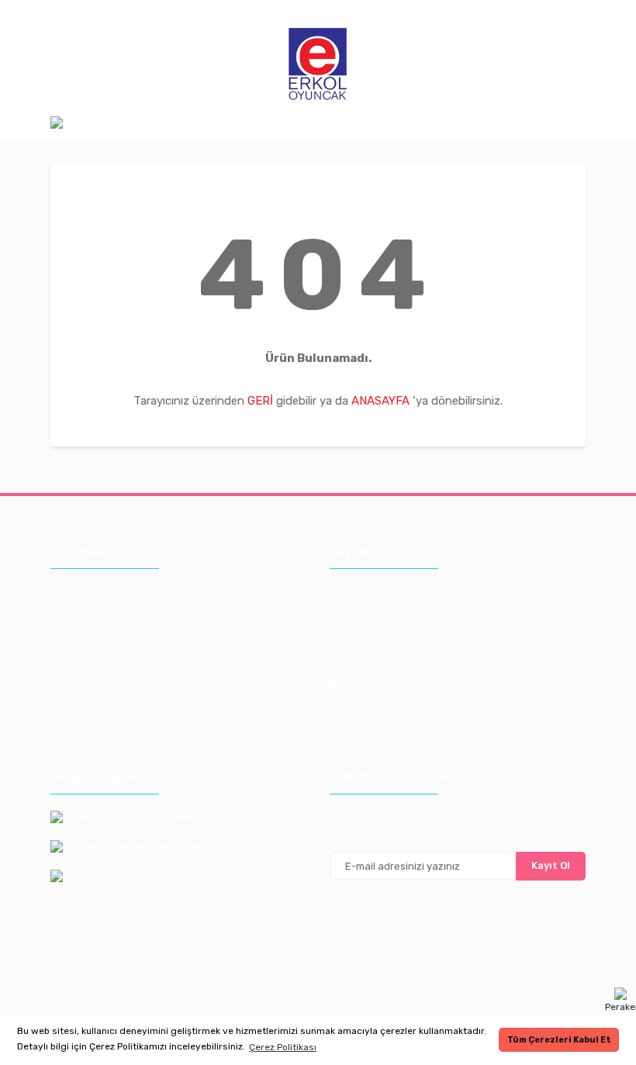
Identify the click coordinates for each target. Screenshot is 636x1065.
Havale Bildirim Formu (381, 729)
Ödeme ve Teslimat (375, 615)
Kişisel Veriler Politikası (384, 683)
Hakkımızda (77, 592)
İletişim (67, 706)
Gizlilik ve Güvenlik (373, 637)
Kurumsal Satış (85, 615)
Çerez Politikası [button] (282, 1047)
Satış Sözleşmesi (370, 592)
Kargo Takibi (79, 661)
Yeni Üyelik (76, 683)
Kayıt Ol (550, 865)
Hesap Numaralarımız (381, 706)
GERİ (260, 401)
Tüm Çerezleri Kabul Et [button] (559, 1040)
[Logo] (318, 65)
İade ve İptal (359, 661)
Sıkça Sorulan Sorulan (102, 637)
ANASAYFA (380, 401)
